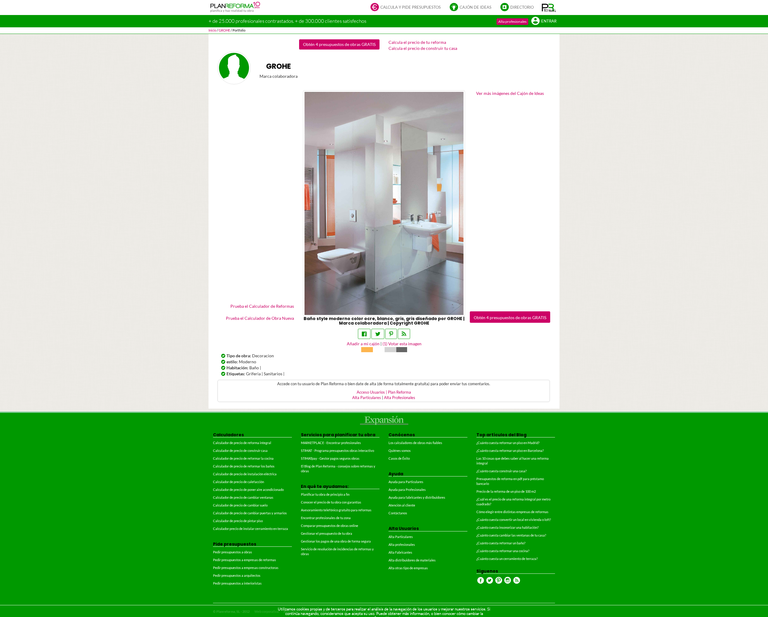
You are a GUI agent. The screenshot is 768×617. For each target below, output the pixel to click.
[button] (549, 7)
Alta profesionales (512, 21)
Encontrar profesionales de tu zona (326, 518)
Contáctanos (397, 513)
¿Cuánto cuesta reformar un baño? (500, 543)
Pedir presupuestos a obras (232, 552)
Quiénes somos (399, 450)
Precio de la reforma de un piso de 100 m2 (506, 491)
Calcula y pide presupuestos (410, 7)
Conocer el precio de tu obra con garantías (331, 502)
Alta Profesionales (399, 397)
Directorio (522, 7)
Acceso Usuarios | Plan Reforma (384, 392)
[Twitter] (377, 334)
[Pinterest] (391, 334)
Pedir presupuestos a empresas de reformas (244, 560)
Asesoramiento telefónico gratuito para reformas (336, 510)
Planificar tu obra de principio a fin (325, 494)
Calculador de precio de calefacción (238, 482)
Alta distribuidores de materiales (412, 560)
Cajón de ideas (475, 7)
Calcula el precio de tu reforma (417, 42)
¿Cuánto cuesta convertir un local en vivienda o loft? (513, 520)
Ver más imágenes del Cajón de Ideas (510, 93)
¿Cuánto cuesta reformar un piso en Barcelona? (510, 450)
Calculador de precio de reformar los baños (243, 466)
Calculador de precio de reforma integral (242, 443)
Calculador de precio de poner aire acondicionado (248, 489)
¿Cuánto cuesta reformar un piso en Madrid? (507, 443)
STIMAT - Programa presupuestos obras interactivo (337, 450)
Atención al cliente (401, 505)
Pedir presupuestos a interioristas (237, 583)
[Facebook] (364, 334)
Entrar (548, 21)
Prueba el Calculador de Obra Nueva (260, 318)
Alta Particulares (366, 397)
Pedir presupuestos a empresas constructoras (245, 568)
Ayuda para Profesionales (407, 489)
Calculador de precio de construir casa (240, 450)
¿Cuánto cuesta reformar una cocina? (502, 551)
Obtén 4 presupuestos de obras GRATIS (339, 44)
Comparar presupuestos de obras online (329, 526)
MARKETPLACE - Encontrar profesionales (331, 443)
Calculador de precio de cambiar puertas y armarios (250, 513)
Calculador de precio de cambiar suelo (240, 505)
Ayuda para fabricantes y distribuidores (416, 497)
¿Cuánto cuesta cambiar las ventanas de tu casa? (511, 535)
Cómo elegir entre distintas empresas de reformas (512, 512)
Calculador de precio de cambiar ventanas (243, 497)
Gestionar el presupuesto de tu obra (326, 533)
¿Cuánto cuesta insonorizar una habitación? (507, 527)
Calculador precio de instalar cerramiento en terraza (250, 529)
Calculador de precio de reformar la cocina (243, 458)
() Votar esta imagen (402, 343)
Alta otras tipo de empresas (408, 568)
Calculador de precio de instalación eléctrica (245, 474)
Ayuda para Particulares (405, 482)
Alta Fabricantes (400, 552)
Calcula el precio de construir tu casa (422, 48)
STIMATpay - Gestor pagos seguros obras (330, 458)
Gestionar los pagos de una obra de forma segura (336, 541)
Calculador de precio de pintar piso (238, 521)
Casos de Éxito (399, 458)
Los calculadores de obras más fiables (415, 443)
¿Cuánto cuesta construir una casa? (501, 471)
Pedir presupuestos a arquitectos (236, 575)
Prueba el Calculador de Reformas (262, 306)
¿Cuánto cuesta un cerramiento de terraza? (507, 559)
